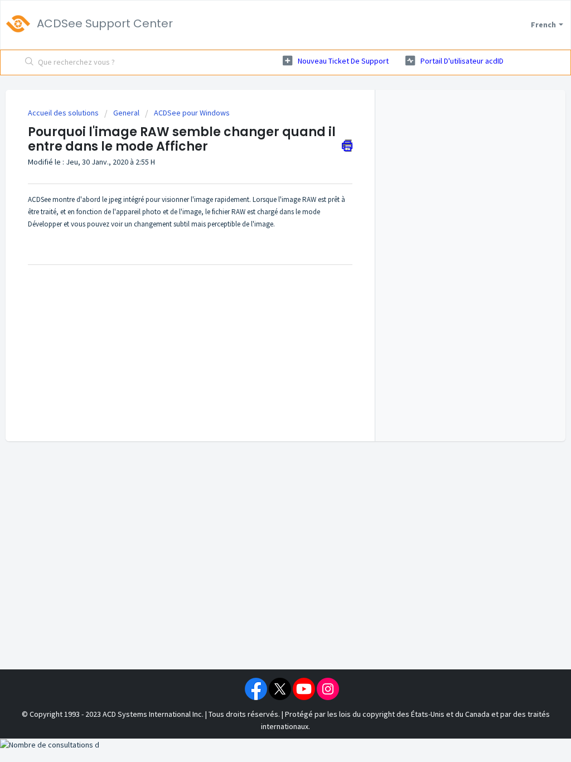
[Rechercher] (29, 62)
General (126, 113)
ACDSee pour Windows (192, 113)
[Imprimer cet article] (347, 145)
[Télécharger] (265, 237)
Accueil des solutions (64, 113)
